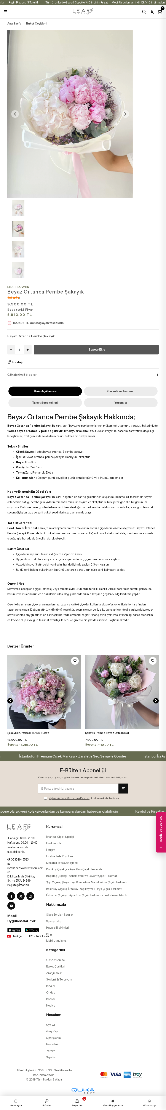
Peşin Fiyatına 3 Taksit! (23, 2)
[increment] (28, 349)
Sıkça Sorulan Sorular (59, 914)
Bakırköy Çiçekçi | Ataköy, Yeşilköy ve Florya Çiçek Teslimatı (84, 888)
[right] (156, 700)
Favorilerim (53, 1044)
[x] (21, 896)
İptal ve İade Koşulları (59, 856)
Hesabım (53, 1014)
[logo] (83, 11)
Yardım (50, 1051)
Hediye (50, 1005)
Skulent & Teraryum (59, 979)
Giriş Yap (51, 1031)
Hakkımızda (53, 843)
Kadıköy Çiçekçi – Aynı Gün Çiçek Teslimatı (74, 869)
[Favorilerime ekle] (75, 661)
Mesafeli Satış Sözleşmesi (62, 862)
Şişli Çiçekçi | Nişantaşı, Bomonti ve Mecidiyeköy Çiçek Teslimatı (86, 882)
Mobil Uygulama (56, 940)
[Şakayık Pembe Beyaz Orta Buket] (122, 692)
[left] (10, 700)
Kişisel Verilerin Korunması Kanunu (69, 798)
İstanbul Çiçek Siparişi (60, 836)
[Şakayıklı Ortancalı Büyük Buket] (44, 692)
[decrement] (11, 349)
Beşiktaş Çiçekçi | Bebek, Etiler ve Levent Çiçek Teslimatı (82, 875)
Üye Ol (50, 1024)
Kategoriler (55, 950)
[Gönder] (123, 789)
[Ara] (144, 11)
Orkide (50, 992)
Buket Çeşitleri (55, 966)
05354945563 (19, 859)
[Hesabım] (152, 11)
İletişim (50, 849)
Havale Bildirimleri (57, 927)
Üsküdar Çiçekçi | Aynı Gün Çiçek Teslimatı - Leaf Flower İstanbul (87, 895)
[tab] (45, 391)
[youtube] (12, 906)
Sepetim (51, 1057)
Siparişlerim (53, 1037)
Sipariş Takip (54, 921)
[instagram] (31, 896)
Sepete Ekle (97, 349)
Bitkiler (50, 986)
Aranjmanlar (54, 973)
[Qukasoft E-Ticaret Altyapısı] (83, 1091)
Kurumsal (54, 826)
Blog (49, 934)
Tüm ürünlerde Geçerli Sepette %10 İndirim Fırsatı (77, 2)
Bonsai (50, 999)
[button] (5, 11)
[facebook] (12, 896)
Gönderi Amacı (55, 960)
